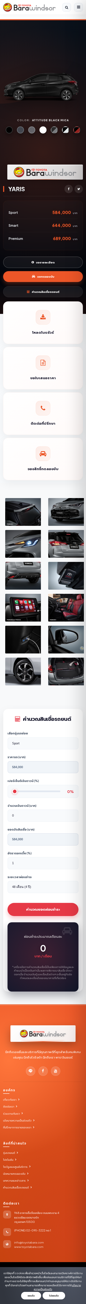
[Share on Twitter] (79, 189)
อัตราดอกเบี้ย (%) (20, 853)
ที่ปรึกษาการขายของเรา (17, 1127)
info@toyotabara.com (29, 1242)
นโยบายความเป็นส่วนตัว (17, 1120)
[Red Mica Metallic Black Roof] (76, 129)
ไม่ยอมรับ (54, 1295)
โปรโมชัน (8, 1159)
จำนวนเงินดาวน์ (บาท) (22, 805)
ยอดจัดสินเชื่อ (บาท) (21, 829)
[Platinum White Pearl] (43, 129)
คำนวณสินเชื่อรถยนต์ (45, 291)
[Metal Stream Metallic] (31, 129)
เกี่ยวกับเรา (9, 1099)
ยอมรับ (31, 1295)
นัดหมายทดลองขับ (14, 1173)
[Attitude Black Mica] (9, 129)
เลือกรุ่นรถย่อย (18, 733)
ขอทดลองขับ (45, 276)
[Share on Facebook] (68, 189)
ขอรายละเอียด (45, 262)
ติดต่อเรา (8, 1106)
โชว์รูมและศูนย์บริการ (15, 1166)
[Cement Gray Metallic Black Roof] (54, 129)
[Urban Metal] (20, 129)
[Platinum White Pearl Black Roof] (65, 129)
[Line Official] (30, 1071)
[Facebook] (43, 1071)
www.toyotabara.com (28, 1247)
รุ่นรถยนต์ (9, 1152)
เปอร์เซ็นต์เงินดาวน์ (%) (23, 781)
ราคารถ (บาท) (16, 757)
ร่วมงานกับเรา (11, 1113)
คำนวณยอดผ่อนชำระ (43, 909)
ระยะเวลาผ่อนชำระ (20, 877)
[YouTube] (55, 1071)
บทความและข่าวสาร (14, 1180)
